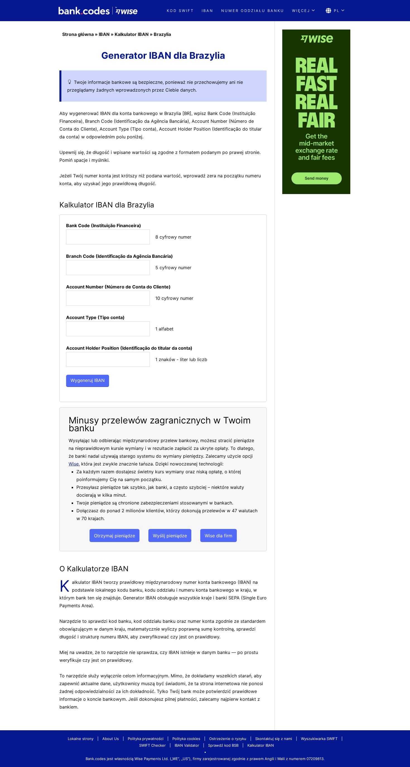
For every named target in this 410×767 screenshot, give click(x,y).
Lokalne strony (80, 738)
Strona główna (78, 34)
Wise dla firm (218, 535)
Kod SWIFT (180, 10)
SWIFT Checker (152, 745)
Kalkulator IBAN (132, 34)
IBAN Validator (187, 745)
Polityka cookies (186, 738)
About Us (110, 738)
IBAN (207, 10)
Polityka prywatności (145, 738)
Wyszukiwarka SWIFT (319, 738)
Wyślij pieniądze (170, 535)
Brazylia (162, 34)
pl (337, 10)
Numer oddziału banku (252, 10)
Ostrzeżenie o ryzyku (227, 738)
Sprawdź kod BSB (223, 745)
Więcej (301, 10)
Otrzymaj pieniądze (114, 535)
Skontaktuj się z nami (273, 738)
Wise (74, 464)
